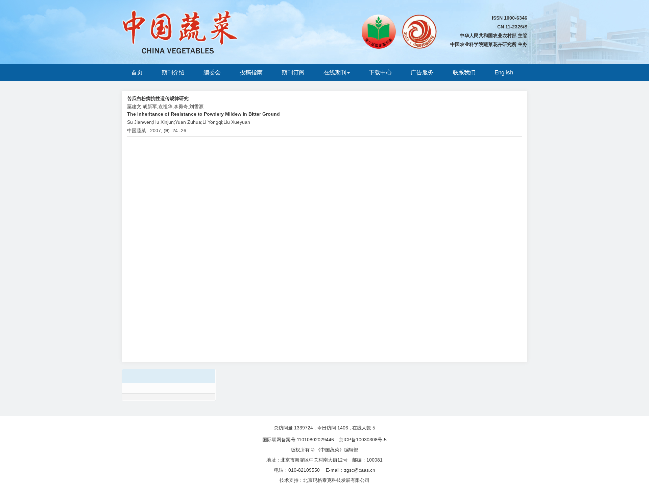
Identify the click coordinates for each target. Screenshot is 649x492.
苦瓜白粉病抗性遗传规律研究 (158, 98)
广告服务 (422, 72)
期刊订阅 (293, 72)
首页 (137, 72)
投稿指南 (251, 72)
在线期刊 (334, 72)
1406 (342, 427)
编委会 (212, 72)
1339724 (303, 427)
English (504, 72)
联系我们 (464, 72)
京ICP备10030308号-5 (363, 439)
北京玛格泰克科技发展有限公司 (336, 480)
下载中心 (380, 72)
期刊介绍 (173, 72)
